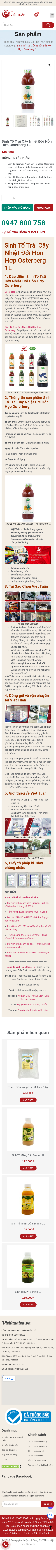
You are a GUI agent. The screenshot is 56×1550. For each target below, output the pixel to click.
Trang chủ (8, 42)
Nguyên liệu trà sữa (10, 1445)
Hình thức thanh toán (37, 1460)
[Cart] (36, 14)
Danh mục (10, 1430)
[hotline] (5, 1545)
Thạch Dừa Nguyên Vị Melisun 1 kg (28, 1087)
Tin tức (4, 1459)
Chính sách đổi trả (35, 1456)
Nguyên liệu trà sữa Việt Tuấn (32, 1004)
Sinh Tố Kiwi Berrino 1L (28, 1292)
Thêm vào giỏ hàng (17, 207)
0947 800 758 (23, 223)
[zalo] (50, 1515)
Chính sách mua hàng (37, 1442)
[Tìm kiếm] (48, 25)
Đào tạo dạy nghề (9, 1450)
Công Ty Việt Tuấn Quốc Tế (21, 967)
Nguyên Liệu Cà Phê (27, 42)
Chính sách (37, 1434)
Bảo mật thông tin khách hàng (40, 1465)
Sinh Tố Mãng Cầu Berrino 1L (28, 1155)
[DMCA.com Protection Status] (11, 1467)
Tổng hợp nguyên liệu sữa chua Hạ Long (27, 912)
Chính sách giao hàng (37, 1446)
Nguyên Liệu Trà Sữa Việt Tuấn (12, 1439)
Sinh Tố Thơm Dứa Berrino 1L (28, 1223)
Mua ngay (44, 207)
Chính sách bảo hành (37, 1451)
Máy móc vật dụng (9, 1455)
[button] (52, 15)
